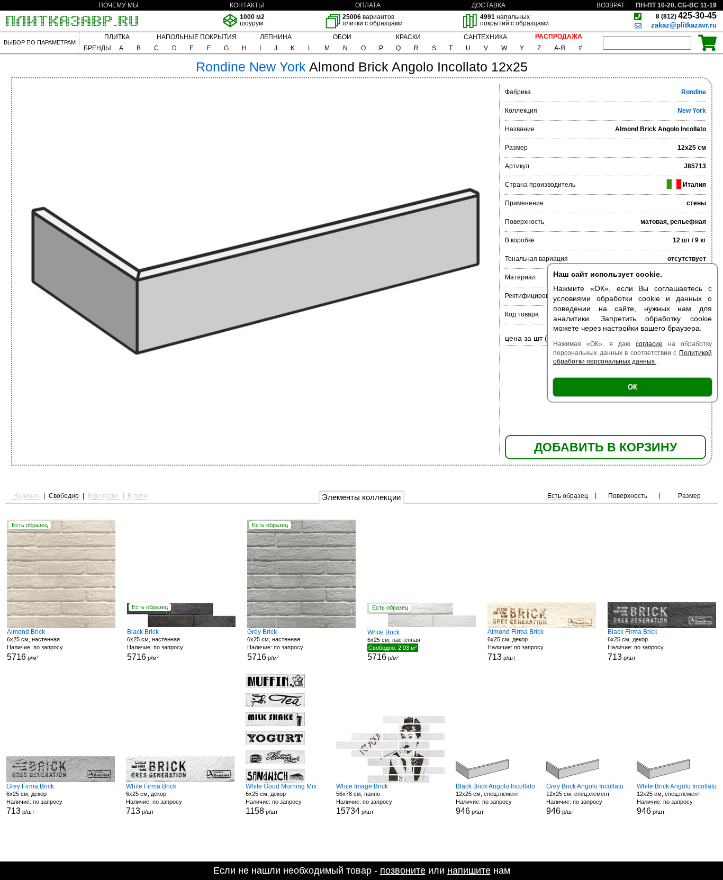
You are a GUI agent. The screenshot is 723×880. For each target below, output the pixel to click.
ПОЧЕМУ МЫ (118, 5)
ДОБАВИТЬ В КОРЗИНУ (605, 447)
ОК (632, 387)
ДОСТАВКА (488, 5)
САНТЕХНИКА (485, 37)
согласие (649, 344)
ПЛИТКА (117, 37)
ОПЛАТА (368, 5)
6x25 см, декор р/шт (515, 644)
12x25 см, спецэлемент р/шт (495, 799)
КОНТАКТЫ (247, 5)
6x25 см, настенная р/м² (35, 644)
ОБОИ (342, 37)
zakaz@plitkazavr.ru (684, 25)
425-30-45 (686, 15)
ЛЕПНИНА (276, 37)
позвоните (403, 870)
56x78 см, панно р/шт (364, 799)
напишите (469, 870)
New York (691, 110)
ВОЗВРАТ (611, 5)
